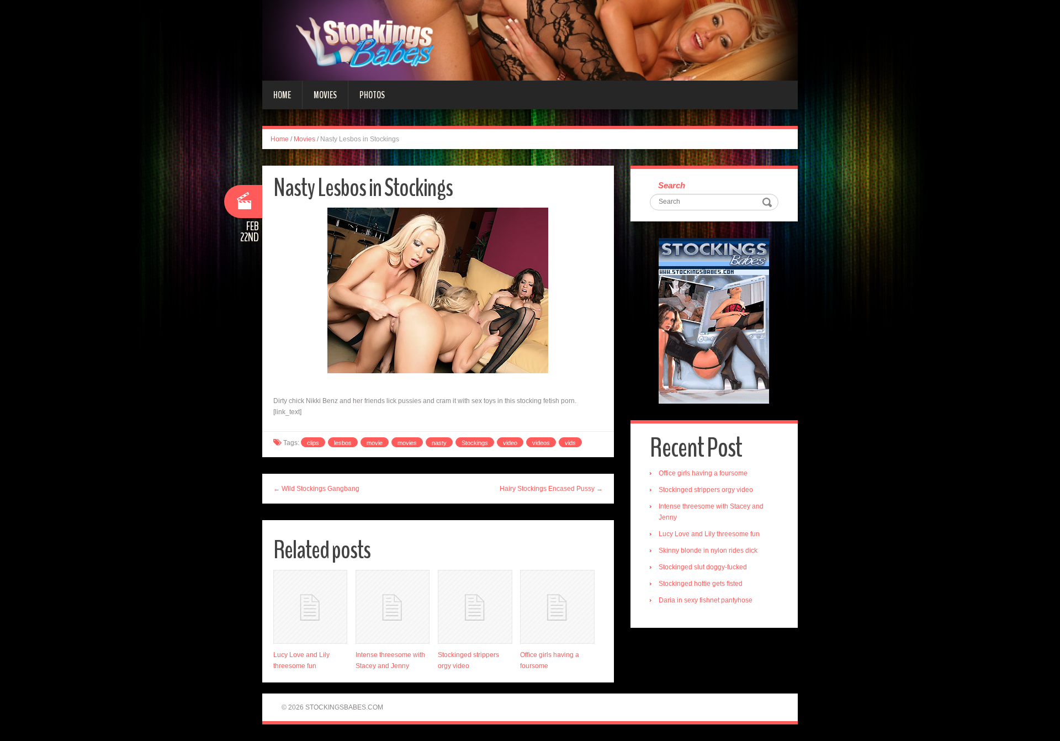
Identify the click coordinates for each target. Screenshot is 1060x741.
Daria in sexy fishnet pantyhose (705, 600)
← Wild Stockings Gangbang (316, 489)
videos (541, 443)
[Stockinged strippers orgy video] (475, 607)
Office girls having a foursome (703, 473)
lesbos (343, 443)
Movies (325, 95)
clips (313, 443)
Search (671, 185)
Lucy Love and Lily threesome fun (709, 534)
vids (570, 443)
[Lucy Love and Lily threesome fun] (310, 607)
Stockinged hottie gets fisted (701, 583)
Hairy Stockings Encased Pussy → (551, 489)
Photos (372, 95)
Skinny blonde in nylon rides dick (708, 550)
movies (407, 443)
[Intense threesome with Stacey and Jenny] (393, 607)
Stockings (475, 443)
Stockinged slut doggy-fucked (703, 567)
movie (375, 443)
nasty (439, 443)
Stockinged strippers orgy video (706, 490)
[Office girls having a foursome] (557, 607)
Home (282, 95)
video (510, 443)
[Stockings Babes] (530, 40)
